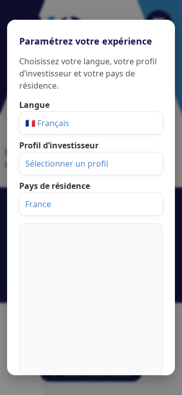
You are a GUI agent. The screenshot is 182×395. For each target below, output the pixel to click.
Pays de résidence (54, 186)
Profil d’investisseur (59, 145)
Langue (34, 105)
